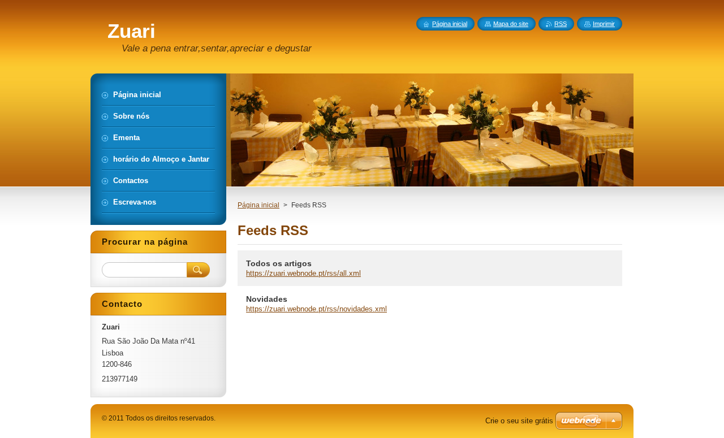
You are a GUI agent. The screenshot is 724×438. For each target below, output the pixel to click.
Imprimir (604, 23)
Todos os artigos (279, 263)
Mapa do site (510, 23)
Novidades (266, 298)
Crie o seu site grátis (519, 421)
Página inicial (258, 205)
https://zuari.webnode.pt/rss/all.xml (303, 273)
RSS (560, 23)
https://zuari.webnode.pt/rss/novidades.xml (316, 309)
